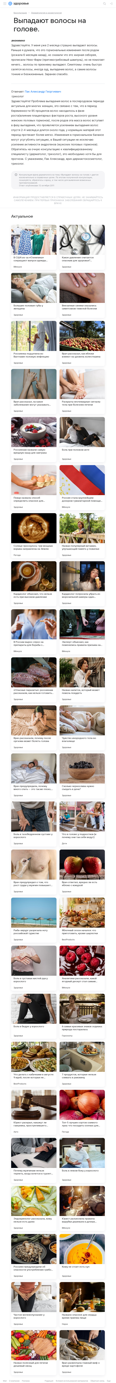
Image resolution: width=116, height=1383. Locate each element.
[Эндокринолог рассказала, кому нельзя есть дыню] (33, 1208)
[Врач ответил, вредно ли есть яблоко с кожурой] (82, 872)
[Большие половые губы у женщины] (33, 295)
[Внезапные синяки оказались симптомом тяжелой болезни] (82, 295)
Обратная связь (97, 1381)
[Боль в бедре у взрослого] (33, 1016)
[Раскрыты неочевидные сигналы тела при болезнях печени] (82, 391)
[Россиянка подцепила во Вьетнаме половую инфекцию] (33, 343)
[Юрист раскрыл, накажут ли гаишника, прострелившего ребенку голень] (33, 1112)
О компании (14, 1381)
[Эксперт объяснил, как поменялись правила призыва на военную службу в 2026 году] (82, 631)
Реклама (26, 1381)
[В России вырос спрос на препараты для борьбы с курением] (33, 631)
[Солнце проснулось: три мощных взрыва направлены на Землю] (33, 535)
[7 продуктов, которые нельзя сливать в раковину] (82, 1064)
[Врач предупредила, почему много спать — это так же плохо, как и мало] (33, 776)
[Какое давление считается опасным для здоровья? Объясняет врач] (82, 247)
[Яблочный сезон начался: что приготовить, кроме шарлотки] (82, 920)
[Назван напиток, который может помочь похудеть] (82, 679)
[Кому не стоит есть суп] (82, 1256)
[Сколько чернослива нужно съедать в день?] (82, 776)
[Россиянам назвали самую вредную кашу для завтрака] (33, 439)
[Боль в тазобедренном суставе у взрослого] (33, 824)
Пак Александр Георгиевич (43, 91)
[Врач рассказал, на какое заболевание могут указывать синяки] (33, 391)
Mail (5, 1381)
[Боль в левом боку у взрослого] (82, 1160)
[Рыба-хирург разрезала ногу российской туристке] (33, 920)
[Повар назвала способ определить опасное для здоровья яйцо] (33, 487)
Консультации (20, 13)
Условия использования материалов (72, 1381)
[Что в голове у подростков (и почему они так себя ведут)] (82, 824)
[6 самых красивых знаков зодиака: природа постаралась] (82, 1016)
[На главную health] (20, 3)
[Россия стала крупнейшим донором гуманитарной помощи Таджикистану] (82, 487)
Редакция (49, 1381)
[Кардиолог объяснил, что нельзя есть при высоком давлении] (33, 583)
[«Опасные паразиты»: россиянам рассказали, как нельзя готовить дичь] (33, 679)
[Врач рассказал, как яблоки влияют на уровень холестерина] (82, 343)
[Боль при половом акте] (82, 439)
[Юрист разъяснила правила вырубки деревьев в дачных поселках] (82, 1208)
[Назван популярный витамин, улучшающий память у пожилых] (82, 535)
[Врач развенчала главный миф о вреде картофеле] (82, 1352)
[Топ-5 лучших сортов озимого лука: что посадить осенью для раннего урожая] (82, 1112)
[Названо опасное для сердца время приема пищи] (82, 1304)
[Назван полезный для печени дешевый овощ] (33, 1352)
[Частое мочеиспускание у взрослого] (33, 1304)
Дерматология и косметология (46, 13)
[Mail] (10, 3)
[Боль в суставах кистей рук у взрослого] (33, 968)
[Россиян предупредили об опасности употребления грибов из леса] (33, 1256)
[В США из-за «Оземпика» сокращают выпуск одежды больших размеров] (33, 247)
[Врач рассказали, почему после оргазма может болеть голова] (33, 727)
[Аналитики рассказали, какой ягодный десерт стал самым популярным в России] (82, 968)
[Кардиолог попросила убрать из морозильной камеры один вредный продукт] (82, 583)
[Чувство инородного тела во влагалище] (82, 727)
